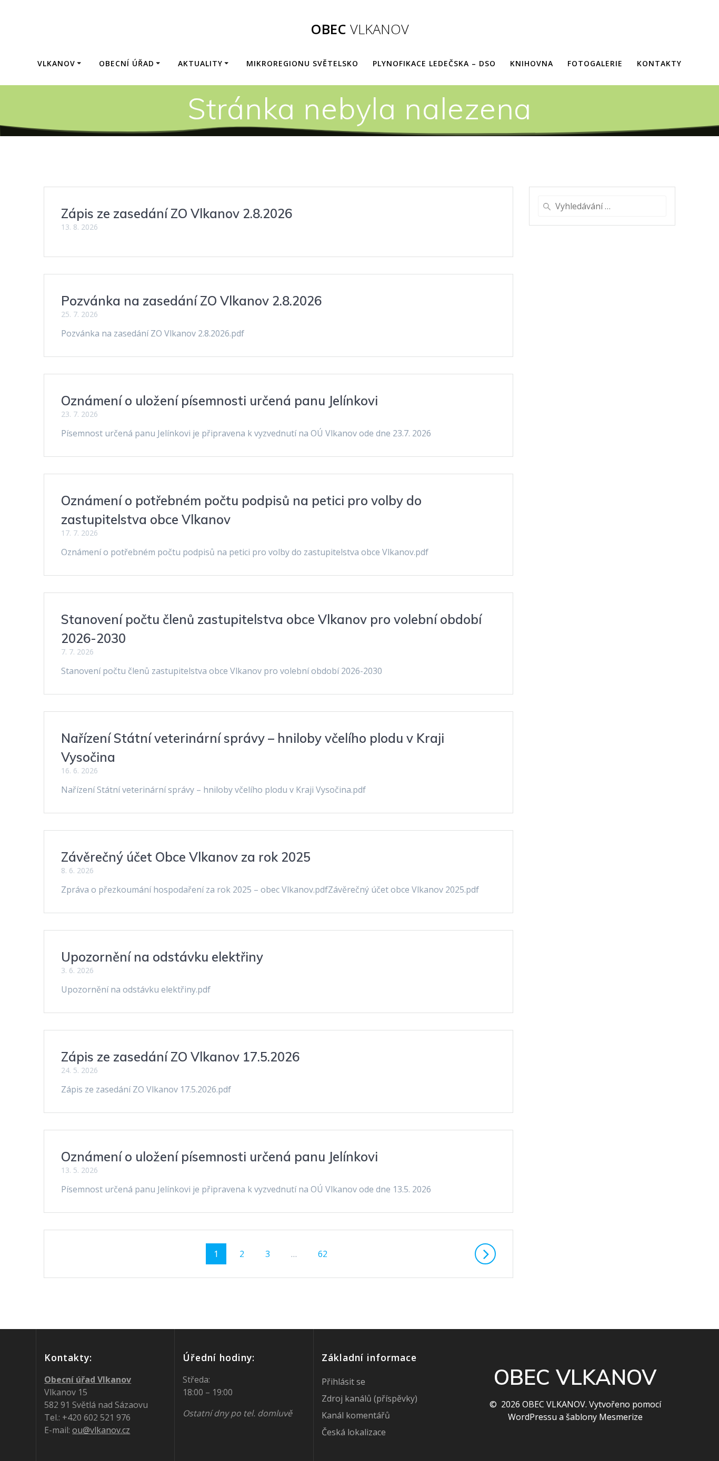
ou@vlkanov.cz (101, 1430)
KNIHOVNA (531, 63)
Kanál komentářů (356, 1415)
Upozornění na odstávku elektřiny (162, 957)
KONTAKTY (659, 63)
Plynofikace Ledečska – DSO (434, 63)
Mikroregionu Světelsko (302, 63)
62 (326, 1254)
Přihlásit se (343, 1381)
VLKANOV (56, 63)
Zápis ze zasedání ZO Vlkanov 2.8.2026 (176, 213)
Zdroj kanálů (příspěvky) (369, 1398)
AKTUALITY (200, 63)
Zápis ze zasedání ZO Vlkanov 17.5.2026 (180, 1057)
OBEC (360, 29)
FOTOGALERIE (595, 63)
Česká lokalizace (354, 1432)
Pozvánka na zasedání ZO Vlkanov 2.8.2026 (191, 301)
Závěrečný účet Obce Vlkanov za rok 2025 (186, 857)
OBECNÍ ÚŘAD (126, 63)
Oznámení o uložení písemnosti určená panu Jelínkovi (219, 400)
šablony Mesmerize (604, 1417)
